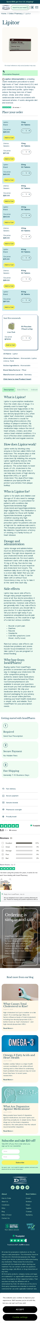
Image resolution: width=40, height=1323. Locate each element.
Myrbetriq (29, 1215)
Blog (3, 1211)
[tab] (8, 389)
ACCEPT (20, 1310)
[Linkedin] (27, 1187)
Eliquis (28, 1205)
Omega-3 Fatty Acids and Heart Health (19, 1056)
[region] (20, 1308)
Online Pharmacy (15, 14)
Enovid (28, 1198)
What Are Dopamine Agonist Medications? (16, 1107)
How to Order (6, 1198)
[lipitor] (20, 45)
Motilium (29, 1201)
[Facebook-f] (22, 1187)
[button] (36, 7)
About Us (5, 1201)
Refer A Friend (6, 1215)
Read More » (8, 1028)
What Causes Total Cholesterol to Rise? (15, 1005)
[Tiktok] (13, 1187)
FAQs (3, 1208)
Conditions (5, 1205)
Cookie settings (20, 1317)
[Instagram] (17, 1187)
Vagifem (28, 1208)
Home (3, 14)
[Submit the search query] (27, 7)
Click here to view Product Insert (17, 379)
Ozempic (29, 1211)
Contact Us (5, 1218)
